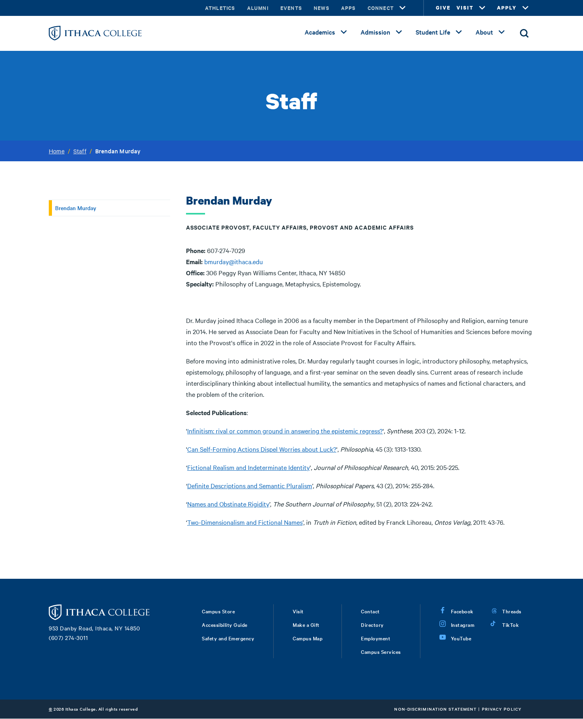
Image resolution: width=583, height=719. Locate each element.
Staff (79, 151)
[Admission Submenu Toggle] (399, 32)
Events (291, 8)
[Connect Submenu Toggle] (402, 8)
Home (57, 151)
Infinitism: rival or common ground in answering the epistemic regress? (285, 430)
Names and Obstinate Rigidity (228, 503)
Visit (298, 611)
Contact (370, 611)
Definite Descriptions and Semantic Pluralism (249, 485)
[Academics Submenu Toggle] (344, 32)
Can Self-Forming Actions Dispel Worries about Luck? (261, 449)
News (321, 8)
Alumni (257, 8)
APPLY (507, 7)
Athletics (220, 8)
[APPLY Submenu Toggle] (525, 8)
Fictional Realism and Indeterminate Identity (248, 467)
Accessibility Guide (224, 624)
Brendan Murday (75, 208)
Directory (372, 624)
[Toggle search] (524, 33)
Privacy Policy (502, 709)
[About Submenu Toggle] (501, 32)
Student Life (433, 31)
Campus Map (307, 638)
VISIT (465, 7)
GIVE (443, 7)
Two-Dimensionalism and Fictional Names (245, 522)
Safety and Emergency (228, 638)
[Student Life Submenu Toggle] (459, 32)
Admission (375, 31)
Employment (375, 638)
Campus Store (218, 611)
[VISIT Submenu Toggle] (482, 8)
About (484, 31)
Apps (348, 8)
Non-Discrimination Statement (435, 709)
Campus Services (381, 651)
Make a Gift (306, 624)
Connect (381, 8)
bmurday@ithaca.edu (233, 261)
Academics (320, 31)
